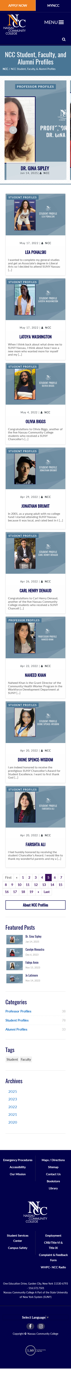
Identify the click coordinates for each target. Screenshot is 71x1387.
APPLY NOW (17, 5)
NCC (5, 68)
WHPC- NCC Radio (53, 1267)
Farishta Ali (35, 844)
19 (31, 892)
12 (36, 885)
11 (27, 885)
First (8, 877)
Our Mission (18, 1174)
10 (19, 885)
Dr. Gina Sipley (35, 168)
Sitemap (53, 1167)
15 (60, 885)
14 (52, 885)
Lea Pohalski (35, 252)
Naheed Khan (35, 675)
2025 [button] (12, 1091)
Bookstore (53, 1181)
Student (12, 1059)
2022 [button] (12, 1107)
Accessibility (18, 1167)
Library (53, 1188)
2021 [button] (12, 1114)
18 (23, 892)
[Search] (63, 39)
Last (47, 892)
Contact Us (53, 1174)
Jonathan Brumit (35, 506)
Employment (53, 1235)
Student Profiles (23, 197)
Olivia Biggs (36, 421)
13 (44, 885)
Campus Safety (17, 1247)
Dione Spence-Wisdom (35, 759)
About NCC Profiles (35, 905)
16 (7, 892)
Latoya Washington (35, 336)
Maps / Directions (53, 1160)
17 (15, 892)
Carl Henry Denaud (36, 590)
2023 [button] (12, 1099)
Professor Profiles (35, 86)
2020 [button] (12, 1122)
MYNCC (53, 5)
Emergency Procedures (17, 1160)
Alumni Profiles (16, 1029)
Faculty (26, 1059)
